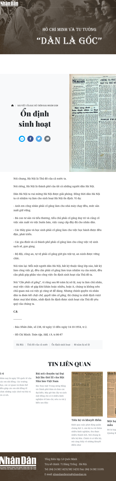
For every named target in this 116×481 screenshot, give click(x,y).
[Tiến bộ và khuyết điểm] (87, 394)
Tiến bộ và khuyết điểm (86, 420)
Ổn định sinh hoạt (60, 344)
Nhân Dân (9, 3)
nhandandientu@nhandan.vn (69, 474)
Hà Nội (19, 344)
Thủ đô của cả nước (37, 344)
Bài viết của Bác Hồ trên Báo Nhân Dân (38, 105)
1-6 (2, 373)
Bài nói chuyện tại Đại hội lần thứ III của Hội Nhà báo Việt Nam (50, 377)
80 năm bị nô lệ (82, 344)
